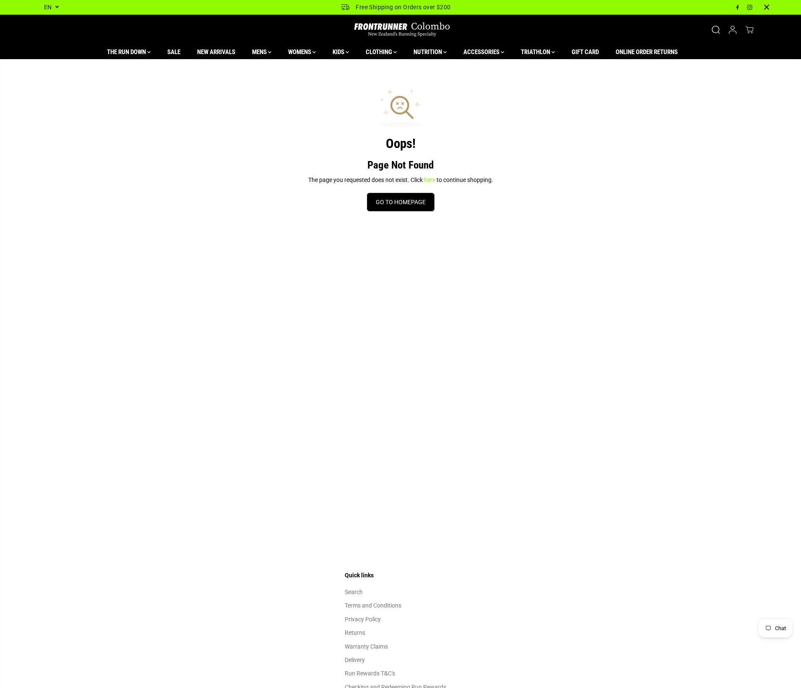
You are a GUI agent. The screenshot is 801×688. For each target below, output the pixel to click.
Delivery (355, 660)
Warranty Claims (366, 646)
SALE (173, 52)
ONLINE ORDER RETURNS (647, 52)
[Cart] (749, 29)
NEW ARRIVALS (216, 52)
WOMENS (300, 52)
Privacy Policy (363, 619)
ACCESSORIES (482, 52)
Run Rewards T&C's (370, 673)
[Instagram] (750, 7)
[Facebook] (738, 7)
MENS (260, 52)
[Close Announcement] (766, 7)
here (429, 180)
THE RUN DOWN (127, 52)
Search (354, 592)
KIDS (339, 52)
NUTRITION (428, 52)
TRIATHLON (536, 52)
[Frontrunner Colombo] (400, 30)
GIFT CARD (585, 52)
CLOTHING (379, 52)
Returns (355, 632)
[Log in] (732, 29)
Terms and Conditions (373, 605)
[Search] (715, 29)
